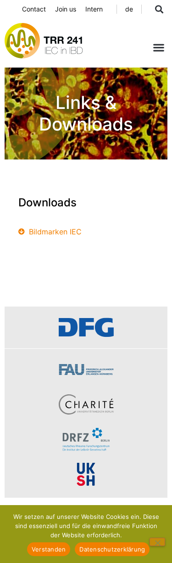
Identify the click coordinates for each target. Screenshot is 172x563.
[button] (158, 9)
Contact (34, 9)
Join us (65, 9)
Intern (94, 9)
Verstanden (49, 549)
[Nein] (157, 542)
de (129, 9)
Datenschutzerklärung (112, 549)
